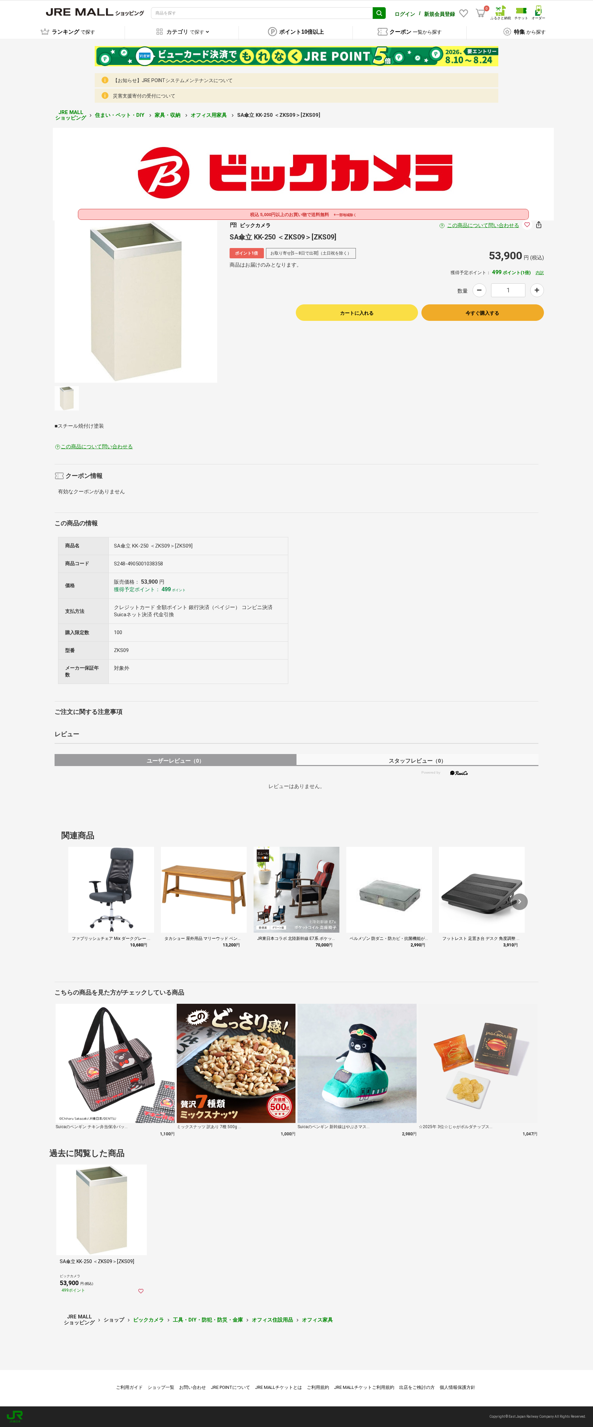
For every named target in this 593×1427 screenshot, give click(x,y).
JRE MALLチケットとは (278, 1387)
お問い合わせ (192, 1387)
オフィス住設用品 (272, 1320)
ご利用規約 (318, 1387)
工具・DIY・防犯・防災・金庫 (208, 1320)
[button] (519, 901)
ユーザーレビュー (175, 760)
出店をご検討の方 (417, 1387)
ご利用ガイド (129, 1387)
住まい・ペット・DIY (120, 115)
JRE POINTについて (230, 1387)
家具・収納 (168, 115)
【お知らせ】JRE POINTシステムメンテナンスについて (173, 80)
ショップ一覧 (161, 1387)
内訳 (540, 272)
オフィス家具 (317, 1320)
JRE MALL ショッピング (70, 115)
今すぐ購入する (482, 313)
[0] (480, 13)
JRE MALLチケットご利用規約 (364, 1387)
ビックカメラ (148, 1320)
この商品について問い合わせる (483, 225)
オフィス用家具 (209, 115)
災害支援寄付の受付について (144, 96)
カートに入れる (357, 313)
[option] (136, 301)
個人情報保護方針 (457, 1387)
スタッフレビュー (417, 760)
